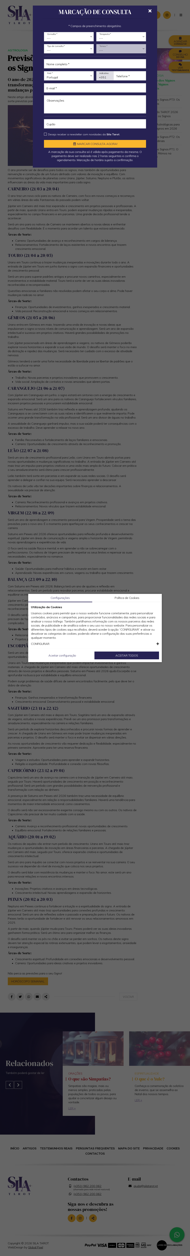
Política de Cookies (127, 598)
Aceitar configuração (62, 655)
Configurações (60, 598)
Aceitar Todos (126, 655)
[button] (95, 644)
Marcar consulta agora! (96, 144)
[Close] (150, 11)
